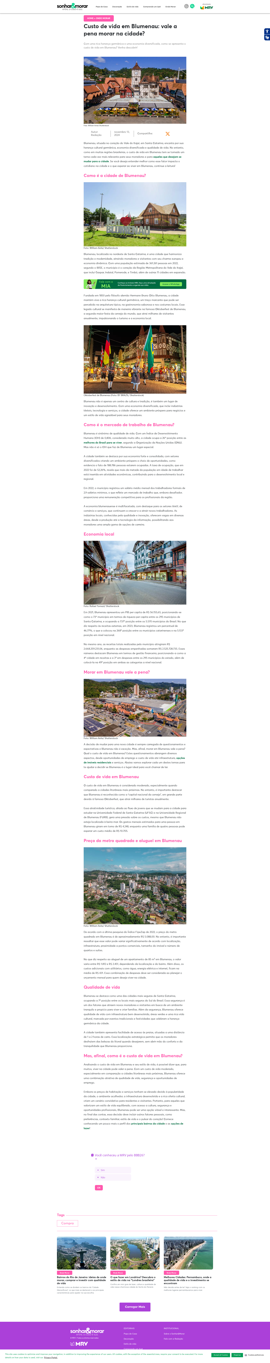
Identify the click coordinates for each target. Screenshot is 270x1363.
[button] (254, 1355)
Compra (67, 1223)
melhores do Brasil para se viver (103, 443)
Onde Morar (170, 7)
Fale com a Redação (173, 1339)
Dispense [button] (237, 1355)
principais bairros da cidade (148, 1124)
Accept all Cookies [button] (221, 1355)
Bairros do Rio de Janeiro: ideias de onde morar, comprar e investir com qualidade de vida (81, 1280)
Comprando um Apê (152, 7)
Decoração (117, 7)
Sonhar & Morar (72, 4)
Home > (91, 18)
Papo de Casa (102, 7)
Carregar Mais (135, 1307)
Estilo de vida (132, 7)
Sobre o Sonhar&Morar (174, 1334)
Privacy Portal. (51, 1358)
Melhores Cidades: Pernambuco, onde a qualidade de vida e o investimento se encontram (187, 1280)
